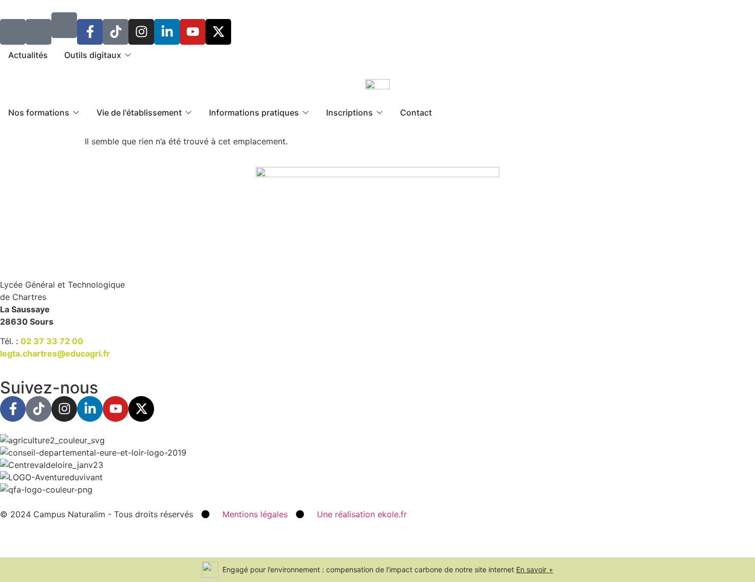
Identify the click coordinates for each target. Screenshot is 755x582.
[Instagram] (141, 32)
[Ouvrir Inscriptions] (379, 112)
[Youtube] (192, 32)
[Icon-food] (13, 32)
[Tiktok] (115, 32)
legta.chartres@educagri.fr (55, 353)
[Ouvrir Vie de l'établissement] (188, 112)
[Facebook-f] (90, 32)
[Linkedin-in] (167, 32)
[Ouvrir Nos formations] (76, 112)
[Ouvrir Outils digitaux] (128, 55)
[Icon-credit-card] (38, 32)
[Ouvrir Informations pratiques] (305, 112)
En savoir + (534, 569)
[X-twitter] (218, 32)
